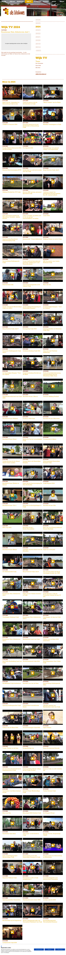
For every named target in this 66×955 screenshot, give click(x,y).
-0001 (38, 50)
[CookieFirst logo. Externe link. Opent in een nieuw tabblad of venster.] (1, 946)
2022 (38, 33)
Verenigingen (37, 1)
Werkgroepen (20, 1)
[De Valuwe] (14, 11)
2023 (38, 30)
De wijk (4, 1)
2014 (38, 47)
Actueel (54, 1)
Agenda (62, 1)
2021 (38, 37)
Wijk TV (29, 1)
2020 (38, 40)
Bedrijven (45, 1)
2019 (38, 43)
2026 (38, 19)
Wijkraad (12, 1)
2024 (38, 26)
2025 (38, 23)
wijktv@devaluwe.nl (41, 74)
